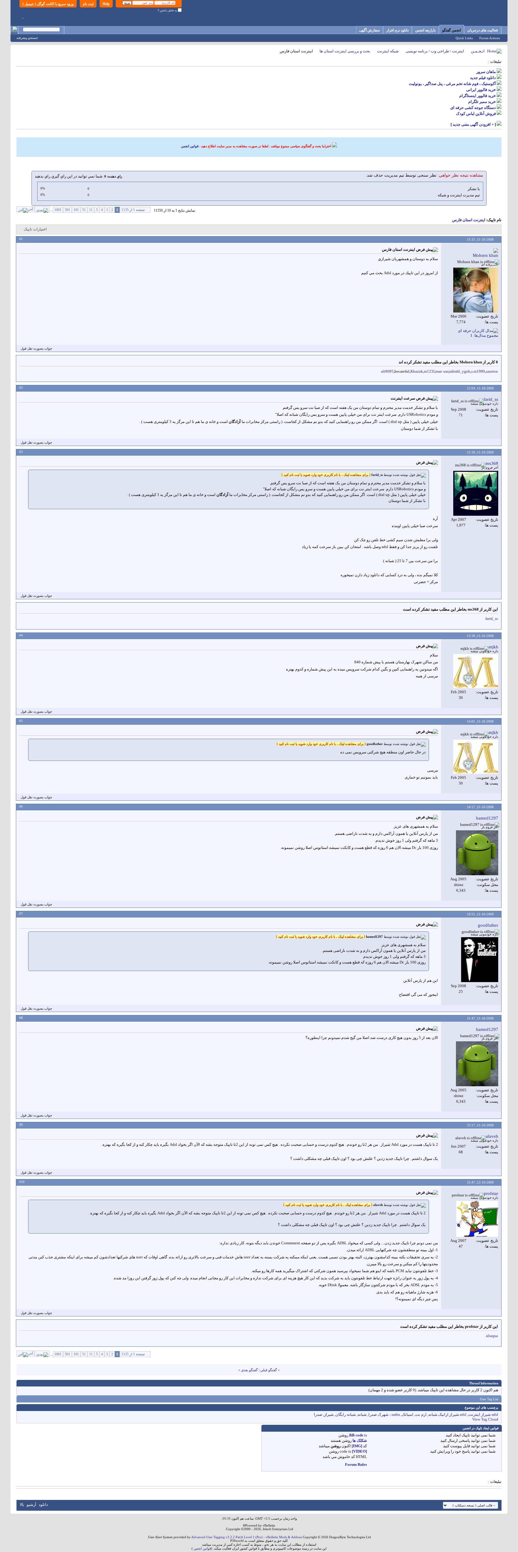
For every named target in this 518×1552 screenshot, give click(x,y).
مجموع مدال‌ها (486, 335)
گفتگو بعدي (249, 1370)
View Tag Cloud (485, 1419)
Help (106, 4)
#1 (21, 239)
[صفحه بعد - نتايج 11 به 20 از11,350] (42, 209)
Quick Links (464, 38)
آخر (30, 209)
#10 (22, 1182)
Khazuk (416, 371)
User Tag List (489, 1399)
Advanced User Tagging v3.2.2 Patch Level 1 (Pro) (227, 1537)
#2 (21, 387)
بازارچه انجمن (425, 30)
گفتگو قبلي (268, 1370)
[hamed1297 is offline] (477, 852)
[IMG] (357, 1446)
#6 (21, 806)
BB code (356, 1435)
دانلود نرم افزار (397, 30)
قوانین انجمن (189, 146)
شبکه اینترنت (388, 51)
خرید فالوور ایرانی (481, 89)
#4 (21, 635)
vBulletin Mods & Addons (284, 1537)
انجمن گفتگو (451, 30)
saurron (492, 371)
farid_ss (491, 618)
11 (91, 210)
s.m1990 (478, 371)
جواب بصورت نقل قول (36, 348)
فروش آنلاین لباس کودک (476, 113)
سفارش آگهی (369, 30)
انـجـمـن (478, 51)
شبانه (362, 1414)
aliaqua (492, 1335)
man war (441, 371)
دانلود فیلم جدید (483, 77)
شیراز (329, 1414)
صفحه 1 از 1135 (133, 210)
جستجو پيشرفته (27, 38)
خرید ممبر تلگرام (482, 101)
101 (76, 210)
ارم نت (421, 1414)
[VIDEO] (359, 1451)
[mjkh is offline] (475, 671)
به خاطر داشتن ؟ (168, 10)
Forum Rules (356, 1464)
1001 (57, 210)
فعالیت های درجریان (482, 30)
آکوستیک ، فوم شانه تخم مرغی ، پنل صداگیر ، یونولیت (452, 83)
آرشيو (31, 1504)
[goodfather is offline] (479, 959)
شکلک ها (360, 1440)
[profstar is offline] (477, 1219)
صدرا (318, 1414)
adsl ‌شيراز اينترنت (483, 1414)
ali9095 (387, 371)
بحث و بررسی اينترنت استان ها (345, 51)
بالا (22, 1504)
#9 (21, 1124)
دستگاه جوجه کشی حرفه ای (473, 107)
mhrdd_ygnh (459, 371)
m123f (429, 371)
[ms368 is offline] (475, 493)
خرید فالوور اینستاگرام (477, 95)
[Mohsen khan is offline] (475, 290)
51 (84, 210)
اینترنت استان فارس (468, 220)
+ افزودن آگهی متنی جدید (473, 124)
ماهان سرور (486, 71)
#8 (21, 1018)
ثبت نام (88, 4)
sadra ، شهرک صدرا (384, 1414)
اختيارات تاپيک (35, 229)
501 (67, 210)
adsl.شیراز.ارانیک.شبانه (447, 1414)
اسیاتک (407, 1414)
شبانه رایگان (345, 1414)
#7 (21, 913)
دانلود (43, 1504)
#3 (21, 451)
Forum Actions (489, 38)
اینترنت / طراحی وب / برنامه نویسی (435, 51)
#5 (21, 721)
